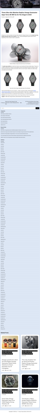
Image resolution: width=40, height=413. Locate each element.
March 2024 (2, 193)
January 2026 (3, 155)
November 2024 (3, 179)
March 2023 (2, 215)
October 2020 (3, 257)
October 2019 (3, 277)
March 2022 (2, 237)
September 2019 (3, 279)
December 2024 (3, 177)
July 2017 (2, 303)
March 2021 (2, 250)
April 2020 (2, 266)
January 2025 (3, 175)
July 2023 (2, 208)
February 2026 (3, 153)
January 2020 (3, 272)
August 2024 (2, 184)
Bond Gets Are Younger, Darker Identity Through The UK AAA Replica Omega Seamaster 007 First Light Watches (17, 131)
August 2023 (2, 206)
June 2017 (2, 305)
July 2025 (2, 164)
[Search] (38, 4)
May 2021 (2, 246)
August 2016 (2, 321)
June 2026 (2, 146)
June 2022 (2, 232)
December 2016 (3, 314)
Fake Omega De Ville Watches (5, 115)
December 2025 (3, 157)
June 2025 (2, 166)
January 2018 (3, 292)
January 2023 (3, 219)
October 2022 (3, 224)
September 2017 (3, 299)
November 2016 (3, 316)
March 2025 (2, 171)
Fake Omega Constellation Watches (6, 113)
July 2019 (2, 283)
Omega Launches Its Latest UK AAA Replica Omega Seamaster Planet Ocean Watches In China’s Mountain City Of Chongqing (10, 364)
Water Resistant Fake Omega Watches (23, 96)
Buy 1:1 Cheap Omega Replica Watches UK (6, 3)
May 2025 (2, 168)
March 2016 (2, 327)
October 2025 (3, 160)
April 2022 (2, 235)
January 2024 (3, 197)
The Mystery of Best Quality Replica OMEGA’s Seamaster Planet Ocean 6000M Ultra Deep (29, 401)
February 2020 (3, 270)
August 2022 (2, 228)
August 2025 (2, 162)
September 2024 (3, 182)
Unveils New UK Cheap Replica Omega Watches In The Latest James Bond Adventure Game (14, 133)
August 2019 (2, 281)
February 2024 (3, 195)
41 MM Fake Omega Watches (10, 96)
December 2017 (3, 294)
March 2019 (2, 290)
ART (3, 370)
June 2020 (2, 263)
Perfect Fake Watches (30, 94)
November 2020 (3, 255)
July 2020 (2, 261)
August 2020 (2, 259)
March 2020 (2, 268)
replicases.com (3, 124)
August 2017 (2, 301)
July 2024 (2, 186)
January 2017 (3, 312)
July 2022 (2, 230)
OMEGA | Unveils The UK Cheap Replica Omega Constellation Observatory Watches (13, 137)
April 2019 (2, 288)
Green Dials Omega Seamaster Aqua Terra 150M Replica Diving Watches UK (8, 401)
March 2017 (2, 308)
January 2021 (3, 252)
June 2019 (2, 285)
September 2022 (3, 226)
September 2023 (3, 204)
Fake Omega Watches (22, 94)
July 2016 (2, 323)
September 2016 (3, 319)
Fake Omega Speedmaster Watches (6, 119)
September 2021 (3, 239)
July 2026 (2, 144)
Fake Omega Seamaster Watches (11, 94)
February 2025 (3, 173)
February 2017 (3, 310)
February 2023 (3, 217)
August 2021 (2, 241)
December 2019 (3, 274)
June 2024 (2, 188)
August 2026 (2, 142)
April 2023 (2, 213)
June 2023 (2, 210)
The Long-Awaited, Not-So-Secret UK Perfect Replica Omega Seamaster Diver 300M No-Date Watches (16, 135)
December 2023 (3, 199)
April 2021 (2, 248)
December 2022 (3, 221)
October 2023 (3, 202)
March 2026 (2, 151)
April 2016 (2, 325)
